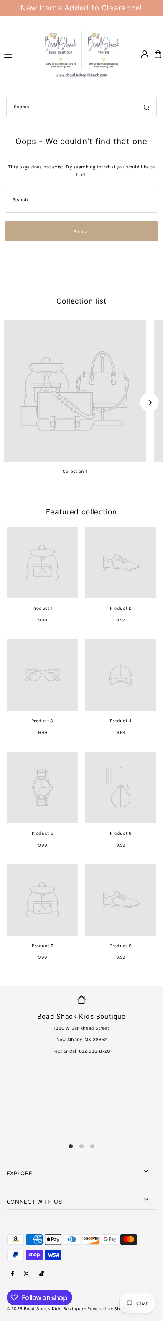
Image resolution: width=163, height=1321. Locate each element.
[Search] (147, 107)
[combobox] (81, 107)
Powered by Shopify (109, 1308)
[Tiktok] (41, 1274)
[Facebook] (12, 1274)
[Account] (144, 54)
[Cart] (158, 54)
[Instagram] (27, 1274)
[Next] (149, 402)
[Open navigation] (18, 54)
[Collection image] (75, 391)
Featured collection (81, 512)
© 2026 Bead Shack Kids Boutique (45, 1308)
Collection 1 (75, 471)
